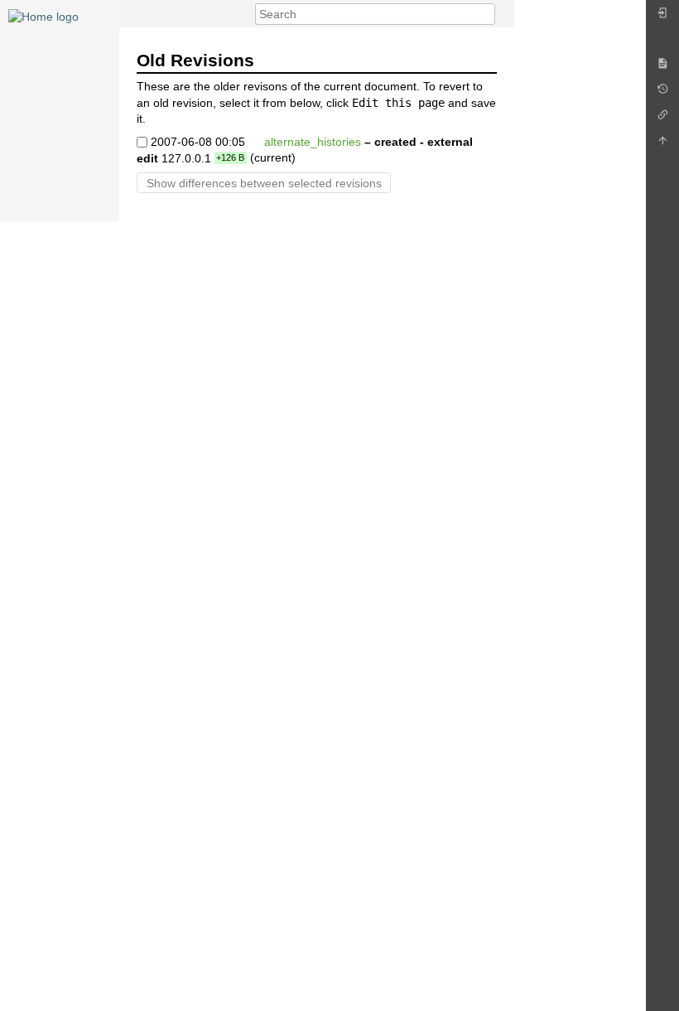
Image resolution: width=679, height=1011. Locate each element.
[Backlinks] (662, 119)
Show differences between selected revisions (264, 183)
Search (486, 14)
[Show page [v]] (662, 67)
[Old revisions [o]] (662, 93)
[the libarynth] (43, 15)
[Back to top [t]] (662, 144)
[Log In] (662, 17)
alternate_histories (312, 141)
